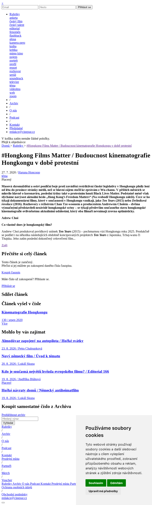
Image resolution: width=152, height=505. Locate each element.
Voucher (7, 480)
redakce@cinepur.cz (22, 131)
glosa (13, 39)
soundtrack (16, 78)
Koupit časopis (11, 272)
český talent (17, 25)
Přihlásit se (84, 7)
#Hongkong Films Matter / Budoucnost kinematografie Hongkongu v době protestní (79, 145)
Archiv (6, 433)
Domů (6, 145)
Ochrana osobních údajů (17, 487)
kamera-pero (17, 42)
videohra (15, 89)
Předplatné (16, 128)
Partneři (6, 466)
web (12, 92)
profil (13, 64)
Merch (6, 473)
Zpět (4, 245)
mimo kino (16, 53)
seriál (13, 74)
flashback (15, 35)
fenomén (15, 32)
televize (14, 82)
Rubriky (18, 145)
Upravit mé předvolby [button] (103, 491)
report (13, 67)
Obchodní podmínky (15, 494)
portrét (14, 60)
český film (16, 21)
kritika (13, 49)
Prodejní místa (10, 458)
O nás (5, 441)
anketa (14, 17)
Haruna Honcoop (29, 172)
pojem (13, 57)
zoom (13, 96)
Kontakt (7, 455)
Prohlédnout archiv (13, 414)
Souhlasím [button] (96, 483)
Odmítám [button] (116, 483)
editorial (15, 28)
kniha (13, 46)
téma (12, 85)
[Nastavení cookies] (3, 502)
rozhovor (15, 71)
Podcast (6, 448)
